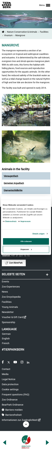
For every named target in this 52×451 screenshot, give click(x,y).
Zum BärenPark (15, 263)
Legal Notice (8, 379)
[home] (3, 32)
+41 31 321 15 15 (20, 255)
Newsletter (8, 312)
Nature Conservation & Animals (22, 32)
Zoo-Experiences (11, 286)
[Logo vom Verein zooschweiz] (26, 442)
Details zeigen (39, 234)
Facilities (44, 32)
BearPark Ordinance (12, 404)
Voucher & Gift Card (14, 317)
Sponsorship (8, 322)
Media (5, 374)
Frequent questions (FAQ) (15, 394)
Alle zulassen (26, 241)
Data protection (10, 384)
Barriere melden (14, 409)
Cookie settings (10, 389)
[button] (26, 274)
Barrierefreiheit (13, 414)
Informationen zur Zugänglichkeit (21, 420)
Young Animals (10, 307)
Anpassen (24, 249)
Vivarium (8, 35)
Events (5, 281)
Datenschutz (11, 221)
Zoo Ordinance (10, 399)
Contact (6, 369)
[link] (44, 5)
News (5, 291)
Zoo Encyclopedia (11, 296)
